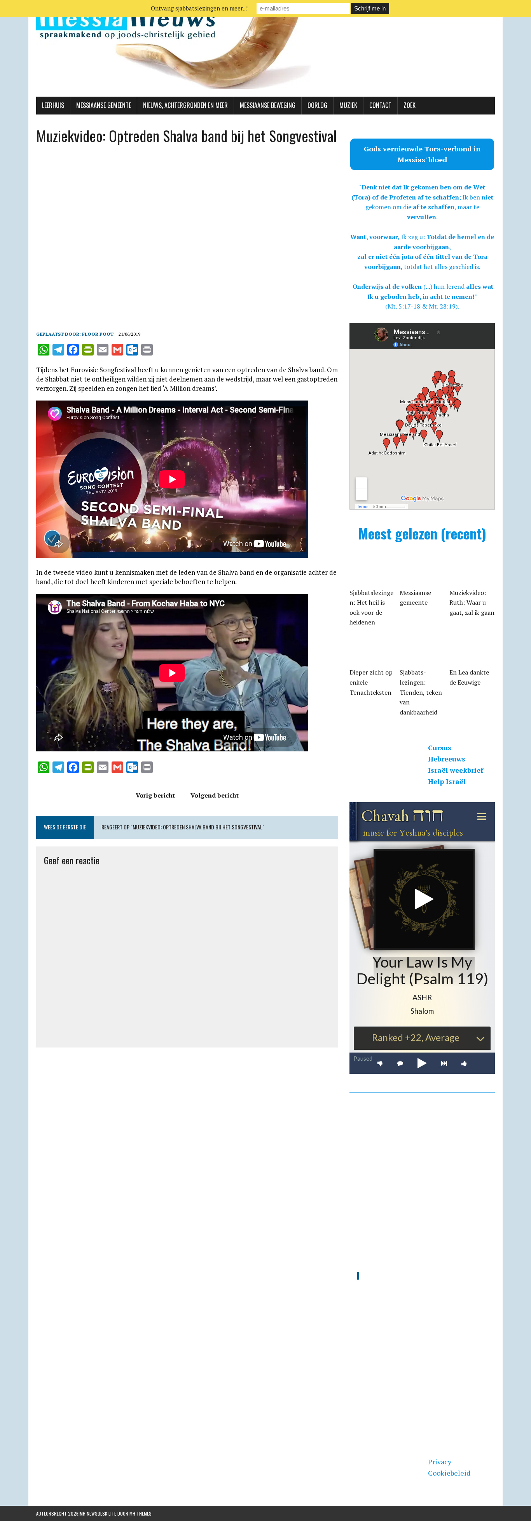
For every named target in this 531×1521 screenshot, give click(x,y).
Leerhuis (53, 105)
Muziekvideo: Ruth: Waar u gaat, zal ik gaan (471, 602)
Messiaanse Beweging (267, 105)
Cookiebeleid (449, 1473)
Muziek (348, 105)
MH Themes (140, 1513)
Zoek (409, 105)
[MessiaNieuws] (265, 48)
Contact (380, 105)
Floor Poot (98, 334)
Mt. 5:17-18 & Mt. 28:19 (422, 306)
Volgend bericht (214, 795)
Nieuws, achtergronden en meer (185, 105)
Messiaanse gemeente (103, 105)
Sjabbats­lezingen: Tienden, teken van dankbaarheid (421, 692)
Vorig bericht (155, 795)
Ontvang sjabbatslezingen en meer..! (199, 8)
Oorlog (317, 105)
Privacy (439, 1461)
